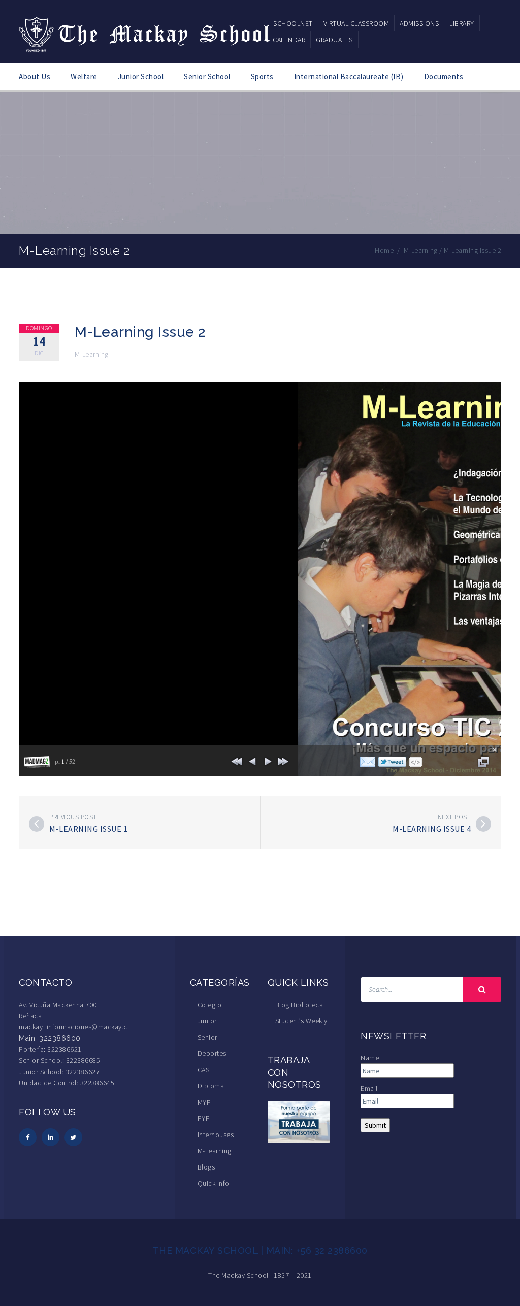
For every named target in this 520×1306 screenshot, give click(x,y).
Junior (207, 1020)
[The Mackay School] (146, 32)
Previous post (73, 817)
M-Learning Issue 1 (88, 828)
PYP (204, 1118)
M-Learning (92, 354)
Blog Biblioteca (299, 1004)
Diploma (211, 1085)
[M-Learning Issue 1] (36, 824)
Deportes (212, 1053)
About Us (34, 76)
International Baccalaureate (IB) (349, 76)
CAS (204, 1069)
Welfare (84, 76)
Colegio (210, 1004)
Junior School (141, 76)
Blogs (206, 1167)
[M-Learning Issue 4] (483, 824)
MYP (204, 1102)
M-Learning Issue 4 (432, 828)
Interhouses (216, 1134)
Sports (262, 76)
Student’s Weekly (301, 1020)
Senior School (207, 76)
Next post (454, 817)
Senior (207, 1037)
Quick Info (214, 1183)
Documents (444, 76)
